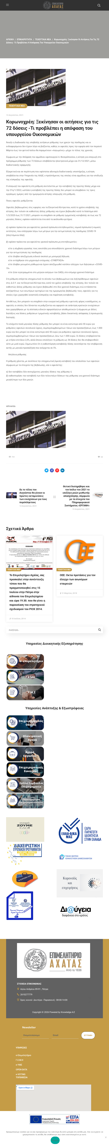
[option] (29, 579)
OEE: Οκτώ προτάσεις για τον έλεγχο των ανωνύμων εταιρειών (77, 579)
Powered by (62, 1012)
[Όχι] (105, 1137)
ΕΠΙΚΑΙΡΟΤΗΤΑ (24, 39)
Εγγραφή (88, 1035)
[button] (99, 5)
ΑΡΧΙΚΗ (10, 39)
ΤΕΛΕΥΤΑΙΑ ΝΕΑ (43, 39)
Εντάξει (55, 1140)
